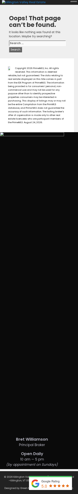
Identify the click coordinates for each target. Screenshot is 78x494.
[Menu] (74, 1)
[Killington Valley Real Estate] (25, 2)
